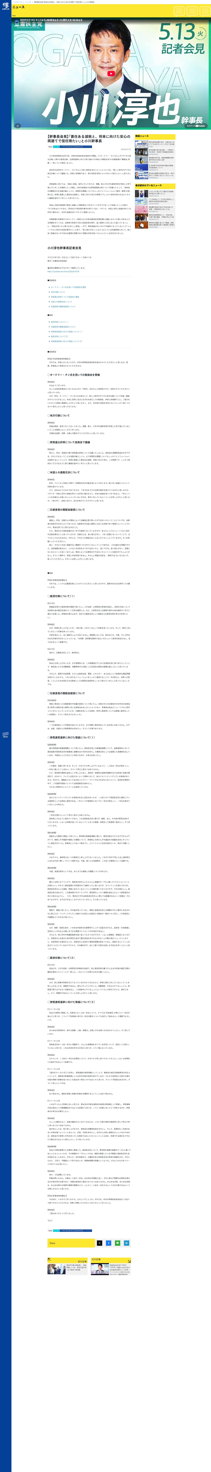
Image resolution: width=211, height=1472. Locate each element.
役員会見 (69, 147)
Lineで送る (117, 1243)
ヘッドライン (87, 147)
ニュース (28, 2)
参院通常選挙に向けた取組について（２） (67, 341)
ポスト (99, 1243)
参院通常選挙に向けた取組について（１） (67, 331)
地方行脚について (58, 292)
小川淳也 (63, 147)
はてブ (126, 1243)
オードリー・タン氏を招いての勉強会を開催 (68, 287)
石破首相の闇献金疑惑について (63, 306)
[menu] (6, 734)
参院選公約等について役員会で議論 (65, 296)
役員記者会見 (78, 147)
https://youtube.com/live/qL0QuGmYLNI (63, 271)
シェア (108, 1243)
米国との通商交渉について (61, 301)
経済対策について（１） (59, 322)
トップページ (17, 2)
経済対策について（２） (59, 336)
